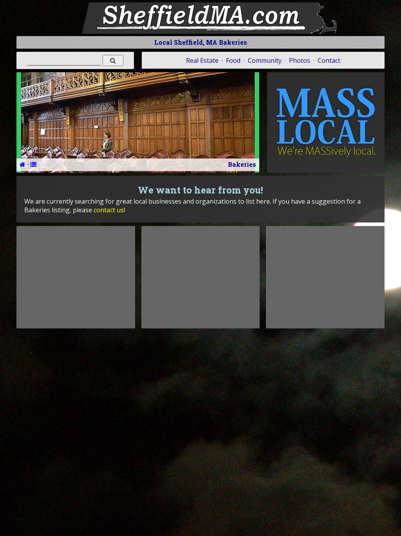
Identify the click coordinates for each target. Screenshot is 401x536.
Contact (329, 60)
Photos (299, 60)
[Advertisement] (75, 277)
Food (233, 60)
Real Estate (202, 60)
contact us (109, 210)
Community (265, 60)
